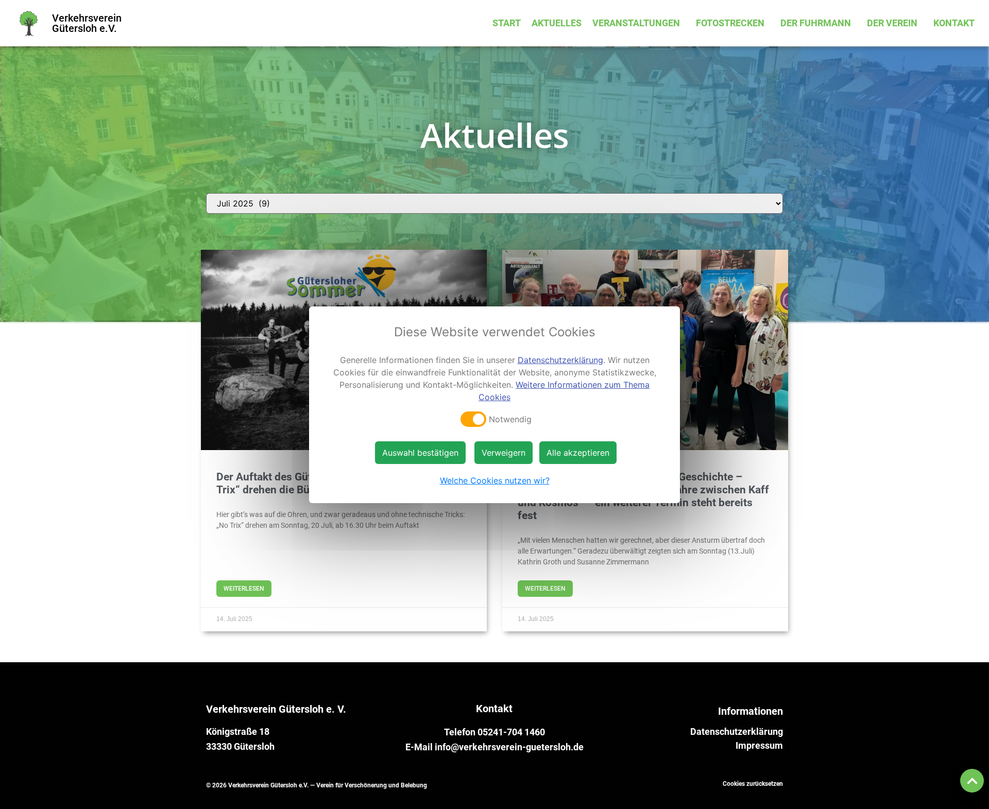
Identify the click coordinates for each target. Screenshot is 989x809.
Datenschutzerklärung (736, 732)
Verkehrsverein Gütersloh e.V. (87, 23)
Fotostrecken (730, 23)
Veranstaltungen (636, 23)
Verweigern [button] (503, 452)
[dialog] (494, 404)
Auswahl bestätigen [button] (420, 452)
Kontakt (954, 23)
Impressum (759, 746)
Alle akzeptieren (578, 452)
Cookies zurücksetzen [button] (753, 783)
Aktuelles (557, 23)
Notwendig (510, 419)
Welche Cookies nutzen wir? (495, 480)
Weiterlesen (244, 588)
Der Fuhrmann (815, 23)
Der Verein (892, 23)
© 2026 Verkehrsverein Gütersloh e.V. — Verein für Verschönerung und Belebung (316, 785)
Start (506, 23)
